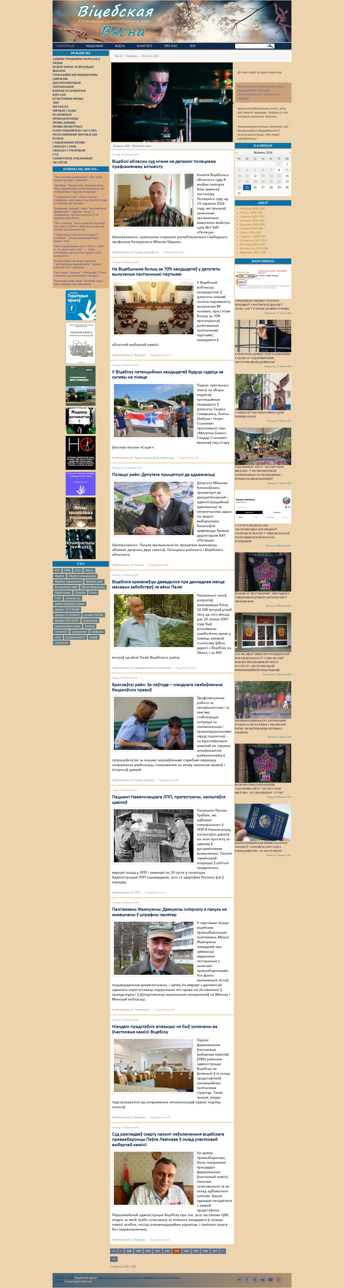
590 (148, 1251)
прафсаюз (97, 631)
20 (263, 181)
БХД (78, 570)
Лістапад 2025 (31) (252, 244)
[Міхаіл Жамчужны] (153, 948)
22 (279, 181)
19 (255, 181)
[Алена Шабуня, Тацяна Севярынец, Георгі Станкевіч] (153, 410)
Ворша (89, 570)
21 (271, 181)
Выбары (140, 355)
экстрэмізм (61, 642)
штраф (94, 637)
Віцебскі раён (94, 581)
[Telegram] (239, 1279)
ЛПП (137, 892)
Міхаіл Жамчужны (93, 587)
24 (239, 187)
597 (215, 1251)
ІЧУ (57, 570)
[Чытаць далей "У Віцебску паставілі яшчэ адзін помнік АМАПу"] (263, 391)
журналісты (90, 620)
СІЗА (58, 598)
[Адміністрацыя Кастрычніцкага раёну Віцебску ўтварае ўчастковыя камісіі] (153, 1065)
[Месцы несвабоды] (81, 385)
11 (247, 175)
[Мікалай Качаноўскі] (153, 508)
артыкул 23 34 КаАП (67, 614)
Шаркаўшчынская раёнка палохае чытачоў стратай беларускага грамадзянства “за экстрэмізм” (261, 846)
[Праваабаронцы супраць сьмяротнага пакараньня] (81, 452)
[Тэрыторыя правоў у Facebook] (81, 305)
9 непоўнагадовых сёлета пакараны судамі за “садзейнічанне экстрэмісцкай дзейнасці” (262, 358)
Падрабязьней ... (175, 252)
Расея (93, 592)
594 (186, 1251)
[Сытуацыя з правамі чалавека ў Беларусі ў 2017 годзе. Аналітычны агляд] (81, 483)
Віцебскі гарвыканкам (68, 581)
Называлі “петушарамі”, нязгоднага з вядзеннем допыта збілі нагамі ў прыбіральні (262, 597)
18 (247, 181)
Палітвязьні (142, 1009)
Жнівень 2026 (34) (252, 208)
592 (167, 1251)
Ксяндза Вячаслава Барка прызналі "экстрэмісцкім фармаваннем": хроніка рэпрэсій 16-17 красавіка (77, 264)
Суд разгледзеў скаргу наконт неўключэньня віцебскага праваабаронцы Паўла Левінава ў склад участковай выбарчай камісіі (168, 1139)
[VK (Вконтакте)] (262, 1279)
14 (271, 175)
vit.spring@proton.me (78, 1281)
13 (263, 175)
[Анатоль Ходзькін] (153, 620)
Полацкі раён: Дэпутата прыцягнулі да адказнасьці (163, 474)
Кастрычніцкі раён (66, 587)
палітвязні (61, 631)
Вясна (122, 31)
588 (129, 1251)
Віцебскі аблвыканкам (82, 575)
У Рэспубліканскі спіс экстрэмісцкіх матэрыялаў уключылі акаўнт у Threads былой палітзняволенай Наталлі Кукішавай (262, 533)
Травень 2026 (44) (252, 220)
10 (239, 175)
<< (113, 1251)
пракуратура (79, 631)
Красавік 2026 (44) (252, 224)
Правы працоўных (146, 252)
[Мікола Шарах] (153, 200)
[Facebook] (247, 1279)
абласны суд (73, 598)
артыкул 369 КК (93, 614)
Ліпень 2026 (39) (251, 212)
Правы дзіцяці (144, 780)
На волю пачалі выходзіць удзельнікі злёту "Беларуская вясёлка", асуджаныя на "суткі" (259, 788)
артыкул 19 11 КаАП (67, 609)
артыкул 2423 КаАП (67, 620)
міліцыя (89, 626)
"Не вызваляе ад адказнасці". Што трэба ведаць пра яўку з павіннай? (78, 179)
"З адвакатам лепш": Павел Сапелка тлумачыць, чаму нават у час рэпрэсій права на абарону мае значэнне (80, 200)
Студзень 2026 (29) (252, 236)
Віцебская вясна (86, 1277)
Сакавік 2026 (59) (251, 228)
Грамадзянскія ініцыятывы (152, 668)
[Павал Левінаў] (153, 1178)
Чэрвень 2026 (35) (252, 216)
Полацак (80, 592)
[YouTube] (270, 1279)
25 (247, 187)
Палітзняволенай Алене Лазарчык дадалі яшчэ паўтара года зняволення (78, 282)
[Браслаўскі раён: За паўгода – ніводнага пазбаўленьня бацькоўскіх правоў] (153, 723)
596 (205, 1251)
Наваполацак (62, 592)
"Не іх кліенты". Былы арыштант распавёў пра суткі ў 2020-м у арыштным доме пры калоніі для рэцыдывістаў (79, 226)
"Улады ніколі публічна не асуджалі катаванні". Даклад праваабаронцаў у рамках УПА (76, 238)
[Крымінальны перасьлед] (81, 544)
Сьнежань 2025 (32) (253, 240)
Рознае (139, 565)
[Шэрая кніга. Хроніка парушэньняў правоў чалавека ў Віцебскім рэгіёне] (81, 343)
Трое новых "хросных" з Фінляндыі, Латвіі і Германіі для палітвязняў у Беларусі (80, 274)
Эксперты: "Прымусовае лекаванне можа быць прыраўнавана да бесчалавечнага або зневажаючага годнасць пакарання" (79, 188)
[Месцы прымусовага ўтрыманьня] (81, 512)
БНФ (67, 570)
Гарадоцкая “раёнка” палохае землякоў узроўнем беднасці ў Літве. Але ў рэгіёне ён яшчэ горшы (262, 304)
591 (157, 1251)
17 (239, 181)
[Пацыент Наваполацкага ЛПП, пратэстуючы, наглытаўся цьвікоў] (153, 835)
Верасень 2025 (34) (253, 252)
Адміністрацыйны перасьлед (154, 457)
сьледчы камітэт (75, 637)
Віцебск (59, 575)
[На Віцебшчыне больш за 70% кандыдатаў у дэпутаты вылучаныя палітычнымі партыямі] (153, 307)
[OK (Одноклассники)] (278, 1279)
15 (279, 175)
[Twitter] (254, 1279)
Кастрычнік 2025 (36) (254, 248)
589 (138, 1251)
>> (113, 1259)
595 (196, 1251)
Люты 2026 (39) (250, 232)
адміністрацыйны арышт (69, 603)
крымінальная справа (67, 626)
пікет (58, 637)
